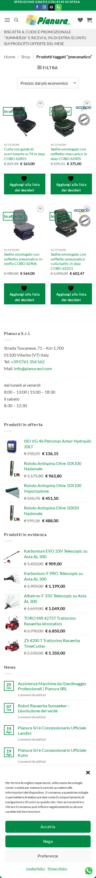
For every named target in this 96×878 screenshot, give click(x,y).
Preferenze (48, 856)
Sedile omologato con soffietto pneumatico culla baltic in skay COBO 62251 (68, 261)
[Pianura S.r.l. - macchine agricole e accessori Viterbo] (48, 20)
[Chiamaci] (58, 7)
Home (9, 56)
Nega (48, 841)
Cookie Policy (35, 869)
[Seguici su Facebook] (37, 7)
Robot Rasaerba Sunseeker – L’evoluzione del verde (44, 708)
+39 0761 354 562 (28, 361)
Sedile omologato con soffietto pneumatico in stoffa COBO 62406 (23, 259)
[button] (88, 772)
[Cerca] (16, 20)
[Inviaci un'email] (51, 7)
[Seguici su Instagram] (44, 7)
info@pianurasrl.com (33, 368)
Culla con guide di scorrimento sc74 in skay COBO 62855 (24, 154)
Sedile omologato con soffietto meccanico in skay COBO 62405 (69, 154)
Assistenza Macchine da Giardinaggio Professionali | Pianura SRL (52, 686)
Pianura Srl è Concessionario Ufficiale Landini (52, 730)
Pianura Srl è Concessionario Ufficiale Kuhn (52, 753)
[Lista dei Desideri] (80, 20)
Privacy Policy (57, 869)
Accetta (48, 826)
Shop (25, 56)
